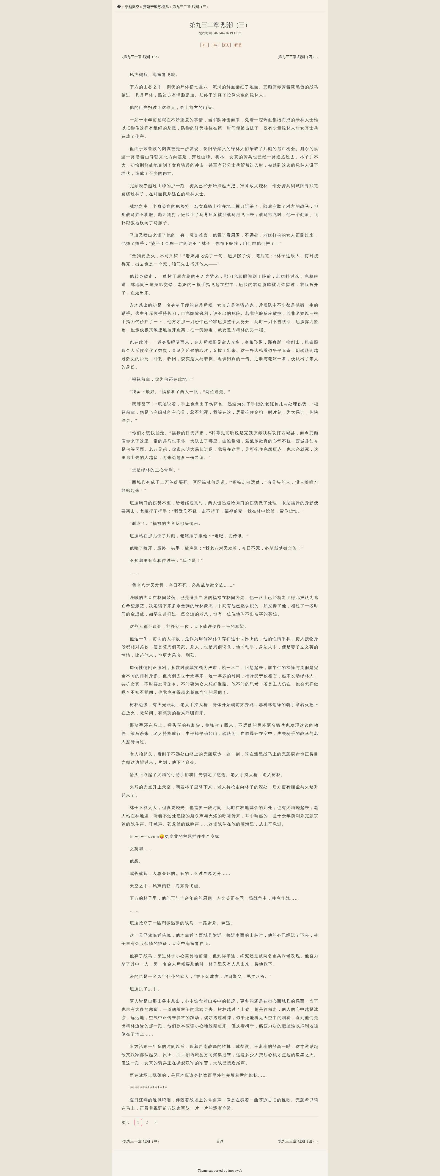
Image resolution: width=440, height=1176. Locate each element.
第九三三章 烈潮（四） (297, 57)
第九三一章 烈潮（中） (142, 57)
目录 (220, 1141)
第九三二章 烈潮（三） (191, 7)
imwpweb (235, 1170)
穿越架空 (132, 7)
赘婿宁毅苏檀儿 (156, 7)
